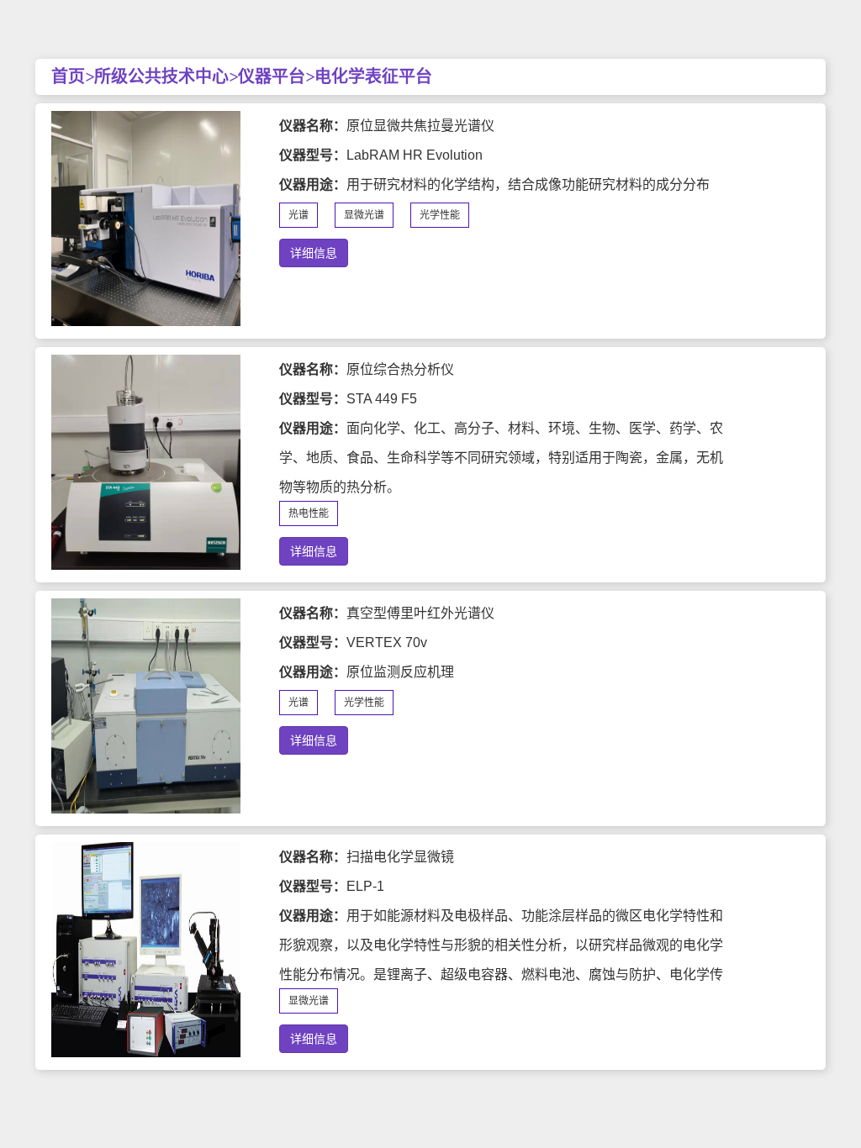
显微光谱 (364, 215)
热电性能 (308, 513)
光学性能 (440, 215)
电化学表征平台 (373, 76)
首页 (68, 76)
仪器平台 (271, 76)
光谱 (298, 215)
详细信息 (313, 253)
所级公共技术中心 (161, 76)
